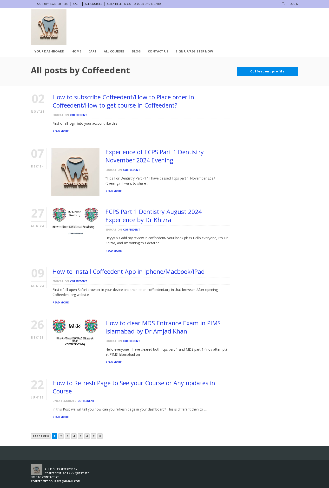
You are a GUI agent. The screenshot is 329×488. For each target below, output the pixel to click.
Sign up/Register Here (52, 4)
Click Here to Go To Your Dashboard (134, 4)
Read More (61, 131)
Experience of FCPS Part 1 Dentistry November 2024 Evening (154, 156)
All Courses (93, 4)
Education (61, 115)
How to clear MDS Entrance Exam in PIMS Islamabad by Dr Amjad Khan (163, 327)
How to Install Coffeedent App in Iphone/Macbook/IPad (129, 271)
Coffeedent (78, 115)
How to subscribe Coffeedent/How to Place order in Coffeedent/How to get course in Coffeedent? (123, 101)
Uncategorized (64, 401)
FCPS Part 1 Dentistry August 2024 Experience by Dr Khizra (153, 215)
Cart (76, 4)
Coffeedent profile (267, 71)
